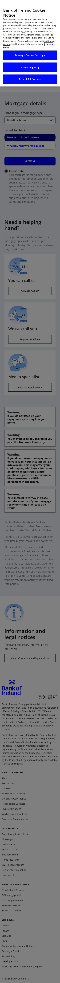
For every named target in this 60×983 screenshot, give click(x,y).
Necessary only (30, 67)
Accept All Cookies (30, 79)
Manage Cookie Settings (30, 55)
